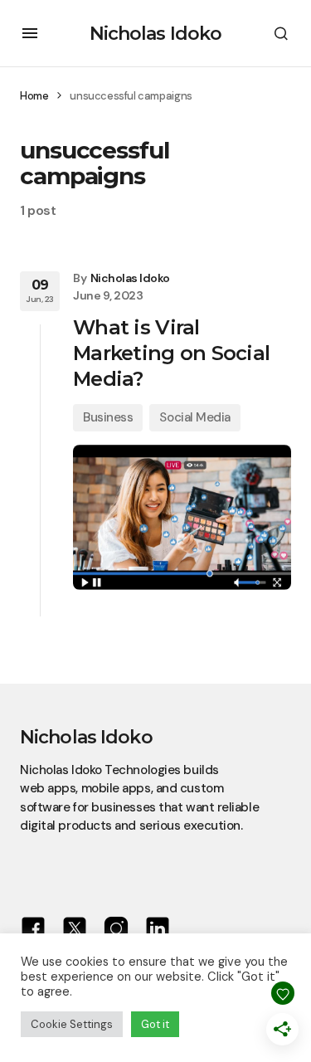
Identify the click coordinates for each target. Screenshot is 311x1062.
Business (108, 417)
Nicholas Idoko (156, 33)
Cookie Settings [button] (72, 1024)
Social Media (195, 417)
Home (34, 96)
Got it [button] (155, 1024)
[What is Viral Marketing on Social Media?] (182, 518)
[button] (30, 33)
